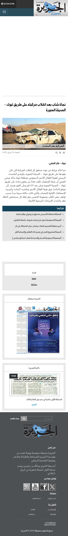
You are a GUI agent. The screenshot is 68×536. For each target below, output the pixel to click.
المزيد (34, 405)
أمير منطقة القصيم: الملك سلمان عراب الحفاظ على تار (38, 226)
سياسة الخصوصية (50, 525)
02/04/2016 (9, 4)
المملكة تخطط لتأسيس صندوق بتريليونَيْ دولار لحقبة (38, 214)
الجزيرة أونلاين (52, 498)
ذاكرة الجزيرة (34, 368)
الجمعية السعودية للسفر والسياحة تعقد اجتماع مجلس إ (36, 238)
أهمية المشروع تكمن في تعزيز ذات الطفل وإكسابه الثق (38, 232)
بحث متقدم (14, 419)
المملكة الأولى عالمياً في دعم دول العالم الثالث (44, 400)
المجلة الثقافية (36, 498)
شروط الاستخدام (50, 523)
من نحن (51, 447)
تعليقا (34, 279)
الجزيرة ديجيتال (34, 299)
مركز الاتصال (31, 514)
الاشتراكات (53, 514)
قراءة (34, 273)
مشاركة (34, 285)
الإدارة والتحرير (52, 509)
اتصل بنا (52, 505)
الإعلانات (33, 509)
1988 (13, 376)
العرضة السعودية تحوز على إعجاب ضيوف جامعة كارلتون (37, 220)
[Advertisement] (34, 55)
